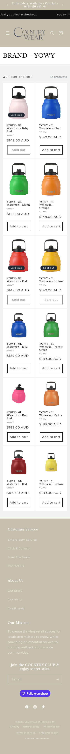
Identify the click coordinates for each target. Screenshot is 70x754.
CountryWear (32, 721)
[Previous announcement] (7, 5)
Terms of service (25, 732)
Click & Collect (18, 548)
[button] (8, 33)
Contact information (37, 738)
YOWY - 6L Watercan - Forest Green (51, 346)
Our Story (15, 590)
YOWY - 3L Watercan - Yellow (51, 280)
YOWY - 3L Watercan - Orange (46, 204)
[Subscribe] (57, 679)
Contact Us (16, 566)
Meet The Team (19, 557)
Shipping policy (48, 732)
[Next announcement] (63, 5)
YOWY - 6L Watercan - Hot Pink (17, 415)
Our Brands (16, 608)
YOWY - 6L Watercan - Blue (17, 345)
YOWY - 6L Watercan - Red (17, 482)
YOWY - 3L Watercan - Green (18, 203)
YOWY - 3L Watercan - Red (17, 280)
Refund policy (31, 726)
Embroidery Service (22, 539)
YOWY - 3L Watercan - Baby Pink (18, 128)
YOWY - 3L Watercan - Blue (49, 127)
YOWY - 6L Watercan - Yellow (51, 482)
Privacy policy (51, 726)
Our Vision (15, 599)
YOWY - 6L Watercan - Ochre (50, 414)
